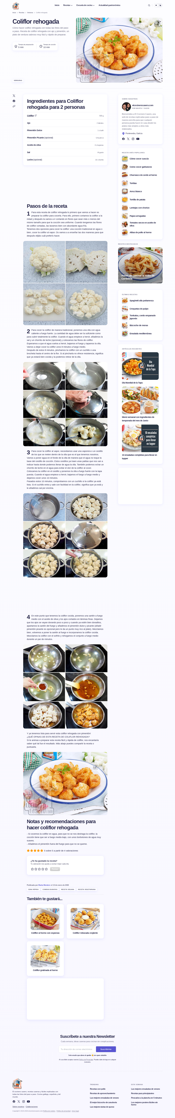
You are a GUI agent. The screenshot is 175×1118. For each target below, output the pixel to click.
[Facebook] (123, 138)
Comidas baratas (50, 889)
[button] (149, 5)
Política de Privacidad (86, 1060)
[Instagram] (133, 138)
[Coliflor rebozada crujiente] (85, 921)
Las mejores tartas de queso (102, 1107)
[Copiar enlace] (14, 106)
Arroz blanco (136, 191)
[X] (18, 1101)
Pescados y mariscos (132, 252)
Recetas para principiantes (142, 1093)
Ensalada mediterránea (141, 333)
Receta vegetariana (87, 889)
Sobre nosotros (18, 1107)
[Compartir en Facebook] (14, 101)
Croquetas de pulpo (139, 309)
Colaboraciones (32, 1107)
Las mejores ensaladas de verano (104, 1098)
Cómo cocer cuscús (139, 159)
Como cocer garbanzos (141, 167)
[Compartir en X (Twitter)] (14, 95)
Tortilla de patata (137, 199)
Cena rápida (33, 889)
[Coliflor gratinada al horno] (45, 958)
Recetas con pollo (97, 1089)
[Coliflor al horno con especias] (45, 921)
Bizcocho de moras (139, 325)
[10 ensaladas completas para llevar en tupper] (140, 438)
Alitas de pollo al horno (141, 232)
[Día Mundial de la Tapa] (140, 366)
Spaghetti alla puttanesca (142, 300)
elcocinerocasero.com (142, 105)
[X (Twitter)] (128, 138)
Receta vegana (67, 889)
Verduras (18, 80)
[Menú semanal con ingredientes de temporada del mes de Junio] (140, 400)
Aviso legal (75, 1111)
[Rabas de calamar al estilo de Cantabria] (140, 265)
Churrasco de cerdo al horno (143, 175)
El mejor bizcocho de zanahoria (103, 1102)
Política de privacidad (64, 1111)
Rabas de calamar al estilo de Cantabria (138, 277)
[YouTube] (137, 138)
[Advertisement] (65, 999)
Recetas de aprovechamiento (102, 1093)
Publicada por (38, 885)
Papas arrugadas (138, 216)
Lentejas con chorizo (140, 208)
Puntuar (55, 869)
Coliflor (30, 115)
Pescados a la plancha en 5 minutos (146, 1098)
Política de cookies (49, 1111)
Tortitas (133, 183)
